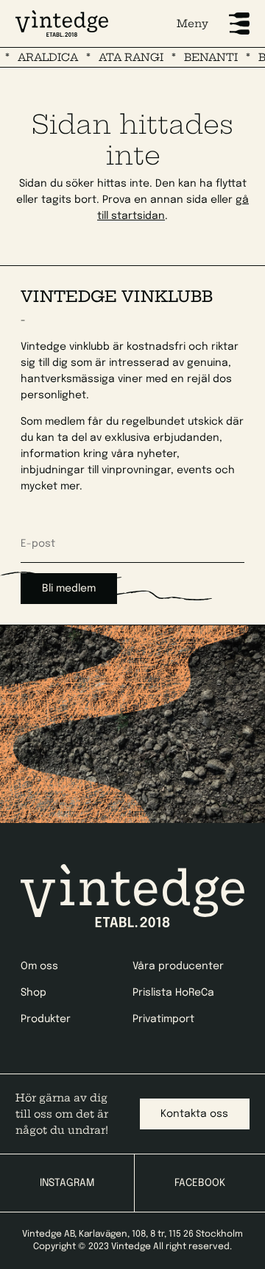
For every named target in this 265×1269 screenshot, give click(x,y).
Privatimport (163, 1019)
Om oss (39, 966)
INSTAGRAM (67, 1183)
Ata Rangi (125, 57)
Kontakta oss (194, 1114)
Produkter (46, 1019)
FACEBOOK (199, 1183)
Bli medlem (69, 588)
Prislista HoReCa (173, 993)
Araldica (42, 57)
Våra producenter (178, 966)
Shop (33, 993)
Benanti (205, 57)
